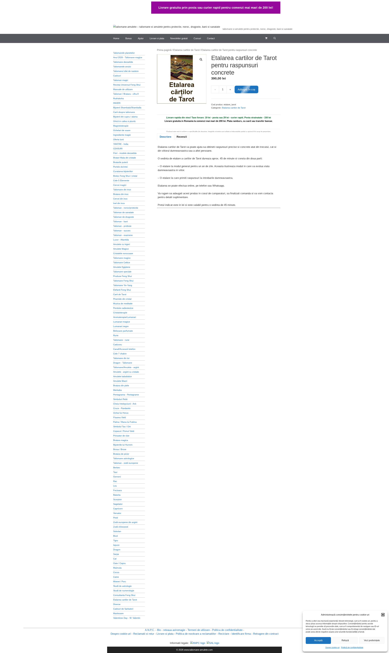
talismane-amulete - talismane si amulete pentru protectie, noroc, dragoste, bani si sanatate (305, 25)
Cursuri (197, 38)
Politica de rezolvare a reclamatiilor (196, 633)
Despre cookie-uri (121, 633)
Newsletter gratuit (179, 38)
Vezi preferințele (372, 640)
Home (116, 38)
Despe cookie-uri (332, 647)
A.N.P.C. (150, 630)
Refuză (345, 640)
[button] (382, 614)
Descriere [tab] (165, 136)
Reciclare (223, 633)
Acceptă (318, 640)
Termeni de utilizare (199, 630)
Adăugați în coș (246, 89)
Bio (159, 630)
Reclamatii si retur (143, 633)
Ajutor (141, 38)
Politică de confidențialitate (352, 647)
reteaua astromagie (174, 630)
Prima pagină (164, 50)
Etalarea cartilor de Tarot (186, 50)
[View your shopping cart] (266, 38)
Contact (211, 38)
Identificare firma (241, 633)
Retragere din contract (266, 633)
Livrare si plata (157, 38)
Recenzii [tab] (182, 136)
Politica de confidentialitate (227, 630)
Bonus (128, 38)
